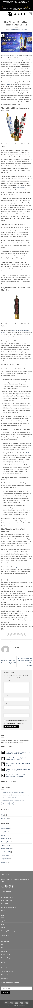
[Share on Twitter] (14, 634)
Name (6, 695)
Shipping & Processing (8, 931)
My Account (5, 941)
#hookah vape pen (6, 795)
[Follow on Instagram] (6, 886)
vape (29, 510)
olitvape (24, 29)
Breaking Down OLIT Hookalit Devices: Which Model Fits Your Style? (17, 775)
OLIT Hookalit (5, 803)
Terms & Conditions (7, 971)
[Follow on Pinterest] (12, 886)
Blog (16, 19)
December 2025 (6, 848)
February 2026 (5, 842)
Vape (12, 803)
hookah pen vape (20, 187)
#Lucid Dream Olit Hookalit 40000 (21, 795)
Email (5, 704)
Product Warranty (6, 968)
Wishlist (3, 948)
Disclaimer (4, 978)
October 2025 (5, 852)
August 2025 (5, 858)
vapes (20, 154)
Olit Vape (8, 84)
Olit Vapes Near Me (7, 897)
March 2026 (5, 838)
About (3, 927)
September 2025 (6, 855)
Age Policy (4, 921)
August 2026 (5, 828)
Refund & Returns (6, 904)
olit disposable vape (19, 800)
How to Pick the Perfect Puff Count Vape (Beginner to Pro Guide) (18, 769)
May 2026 (4, 835)
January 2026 (5, 845)
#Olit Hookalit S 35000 (8, 798)
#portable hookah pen (7, 800)
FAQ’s (3, 910)
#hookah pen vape (19, 792)
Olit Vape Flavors (6, 900)
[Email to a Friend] (18, 634)
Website (6, 712)
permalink (27, 641)
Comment (7, 680)
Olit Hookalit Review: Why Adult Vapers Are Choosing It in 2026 (18, 758)
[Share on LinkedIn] (24, 634)
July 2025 (4, 862)
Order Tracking (5, 954)
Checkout (4, 951)
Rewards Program (6, 958)
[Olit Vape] (16, 14)
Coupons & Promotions (8, 907)
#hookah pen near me (7, 792)
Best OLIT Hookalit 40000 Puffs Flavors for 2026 (18, 764)
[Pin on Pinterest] (21, 634)
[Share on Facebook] (11, 634)
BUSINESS (4, 818)
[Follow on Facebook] (2, 886)
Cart (2, 944)
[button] (2, 14)
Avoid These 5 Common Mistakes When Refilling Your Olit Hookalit (18, 752)
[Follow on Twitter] (9, 886)
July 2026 (4, 832)
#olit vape (17, 798)
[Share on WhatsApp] (8, 634)
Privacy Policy (5, 974)
